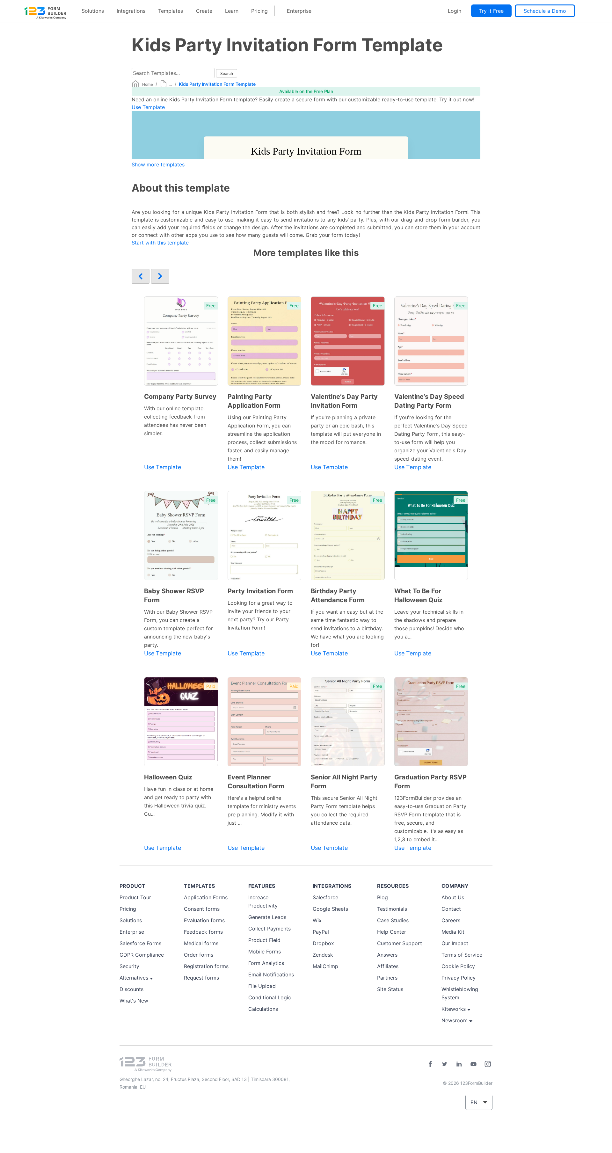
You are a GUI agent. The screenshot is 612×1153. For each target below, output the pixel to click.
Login (454, 11)
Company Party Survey (180, 396)
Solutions (93, 11)
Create (204, 11)
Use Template (148, 107)
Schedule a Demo (545, 11)
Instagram (487, 1064)
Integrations (131, 11)
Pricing (259, 11)
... (170, 84)
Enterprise (299, 11)
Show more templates (158, 164)
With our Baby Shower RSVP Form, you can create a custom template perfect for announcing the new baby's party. (178, 628)
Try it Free (491, 11)
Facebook (430, 1064)
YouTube (473, 1064)
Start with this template (160, 242)
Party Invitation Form (260, 591)
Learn (231, 11)
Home (147, 84)
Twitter (444, 1064)
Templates (170, 11)
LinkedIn (459, 1064)
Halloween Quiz (168, 777)
